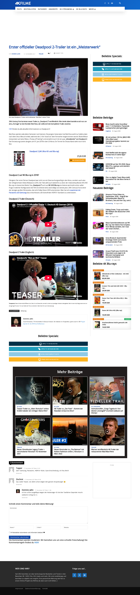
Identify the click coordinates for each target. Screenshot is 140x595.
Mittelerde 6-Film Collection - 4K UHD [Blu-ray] (115, 275)
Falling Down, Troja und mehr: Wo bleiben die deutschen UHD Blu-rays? (118, 211)
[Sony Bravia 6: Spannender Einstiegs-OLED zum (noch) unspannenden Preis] (98, 241)
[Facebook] (105, 3)
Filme (107, 216)
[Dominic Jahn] (16, 322)
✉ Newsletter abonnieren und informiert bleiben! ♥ (27, 532)
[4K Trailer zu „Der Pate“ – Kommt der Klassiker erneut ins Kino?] (70, 391)
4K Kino (19, 406)
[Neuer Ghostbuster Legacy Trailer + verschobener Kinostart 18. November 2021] (32, 431)
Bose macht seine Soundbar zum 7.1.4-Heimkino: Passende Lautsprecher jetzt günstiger (117, 126)
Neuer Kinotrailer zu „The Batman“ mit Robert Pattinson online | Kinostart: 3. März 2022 (69, 452)
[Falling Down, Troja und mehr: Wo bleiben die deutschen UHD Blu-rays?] (98, 212)
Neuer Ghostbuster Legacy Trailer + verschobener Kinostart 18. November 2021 (32, 452)
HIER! (36, 543)
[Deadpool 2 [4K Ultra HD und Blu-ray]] (19, 158)
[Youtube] (112, 3)
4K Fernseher (109, 245)
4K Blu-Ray (23, 311)
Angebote (108, 131)
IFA (106, 171)
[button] (120, 3)
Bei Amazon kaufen (78, 160)
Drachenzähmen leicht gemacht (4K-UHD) (115, 324)
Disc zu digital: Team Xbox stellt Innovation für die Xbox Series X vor (118, 179)
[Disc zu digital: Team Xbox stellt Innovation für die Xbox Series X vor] (98, 180)
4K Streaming (109, 157)
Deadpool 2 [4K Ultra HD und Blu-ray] (44, 151)
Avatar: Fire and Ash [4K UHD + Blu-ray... (114, 287)
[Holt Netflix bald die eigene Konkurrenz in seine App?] (98, 155)
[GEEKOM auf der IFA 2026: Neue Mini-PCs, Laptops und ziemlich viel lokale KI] (98, 167)
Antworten (19, 473)
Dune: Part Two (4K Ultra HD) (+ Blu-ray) (115, 299)
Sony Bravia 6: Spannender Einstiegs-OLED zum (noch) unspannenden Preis (116, 240)
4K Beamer (108, 146)
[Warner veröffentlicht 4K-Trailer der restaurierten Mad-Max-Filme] (107, 431)
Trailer (41, 53)
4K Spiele (108, 184)
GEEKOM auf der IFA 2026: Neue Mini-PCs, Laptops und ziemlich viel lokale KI (118, 166)
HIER (10, 129)
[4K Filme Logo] (26, 3)
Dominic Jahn (16, 53)
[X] (108, 3)
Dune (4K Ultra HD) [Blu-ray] (112, 310)
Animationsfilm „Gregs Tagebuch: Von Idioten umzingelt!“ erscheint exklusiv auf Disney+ (107, 411)
